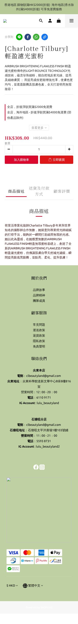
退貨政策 (39, 335)
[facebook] (27, 37)
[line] (19, 37)
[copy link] (44, 37)
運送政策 (39, 330)
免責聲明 (39, 346)
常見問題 (39, 324)
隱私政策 (39, 341)
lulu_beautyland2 (48, 446)
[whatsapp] (36, 37)
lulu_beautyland (48, 403)
